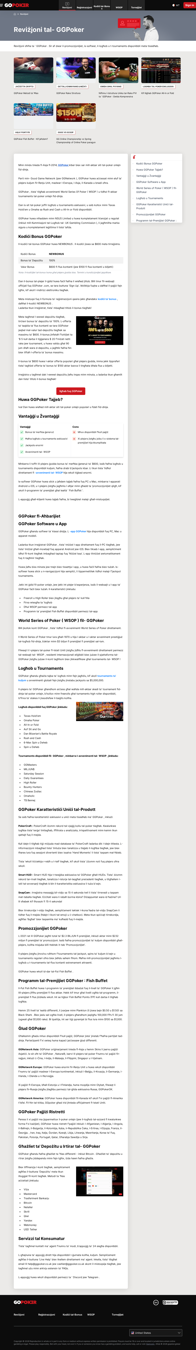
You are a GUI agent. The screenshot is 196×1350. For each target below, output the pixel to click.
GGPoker (63, 165)
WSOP (91, 1314)
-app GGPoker (78, 531)
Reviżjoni (19, 1314)
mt (178, 5)
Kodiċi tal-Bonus (72, 1314)
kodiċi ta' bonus (107, 299)
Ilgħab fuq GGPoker (70, 391)
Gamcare (150, 1344)
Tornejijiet (117, 1314)
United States (143, 1332)
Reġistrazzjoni (46, 1314)
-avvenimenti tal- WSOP (49, 472)
